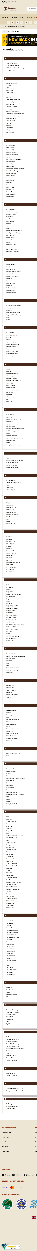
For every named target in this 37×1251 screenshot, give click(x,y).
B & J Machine (10, 145)
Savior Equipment (11, 849)
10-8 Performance (11, 63)
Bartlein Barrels (11, 164)
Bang (8, 157)
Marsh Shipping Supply (13, 636)
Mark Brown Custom (12, 629)
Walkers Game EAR (12, 1041)
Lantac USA (9, 555)
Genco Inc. (9, 383)
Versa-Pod (9, 1017)
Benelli (8, 185)
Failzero (8, 337)
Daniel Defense (10, 269)
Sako (7, 833)
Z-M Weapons (10, 1104)
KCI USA (8, 516)
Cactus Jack (10, 221)
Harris (8, 424)
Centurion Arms (11, 244)
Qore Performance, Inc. (13, 753)
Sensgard (9, 894)
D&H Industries (10, 264)
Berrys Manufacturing (12, 192)
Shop (4, 17)
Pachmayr (9, 715)
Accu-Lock (9, 90)
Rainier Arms (10, 776)
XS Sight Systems (11, 1075)
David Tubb (9, 274)
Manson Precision (11, 615)
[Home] (4, 31)
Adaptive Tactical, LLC (12, 111)
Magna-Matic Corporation (13, 594)
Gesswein (9, 394)
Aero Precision (10, 120)
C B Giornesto (10, 209)
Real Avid (9, 801)
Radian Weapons (11, 771)
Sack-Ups (9, 819)
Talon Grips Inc (10, 944)
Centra (8, 242)
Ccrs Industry (10, 235)
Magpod (8, 599)
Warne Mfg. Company (12, 1044)
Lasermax (9, 560)
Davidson (9, 278)
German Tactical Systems (14, 390)
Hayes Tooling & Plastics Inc (14, 438)
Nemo (8, 665)
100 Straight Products (12, 65)
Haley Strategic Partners (13, 419)
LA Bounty (9, 546)
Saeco (8, 824)
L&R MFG (9, 537)
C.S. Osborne (10, 219)
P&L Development (11, 710)
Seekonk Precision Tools (13, 889)
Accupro (8, 97)
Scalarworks (10, 856)
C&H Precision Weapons (13, 212)
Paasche (8, 712)
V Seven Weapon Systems (14, 1010)
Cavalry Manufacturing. (13, 233)
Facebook (30, 1175)
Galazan (8, 371)
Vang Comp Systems (12, 1012)
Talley (8, 942)
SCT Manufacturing (12, 877)
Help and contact (10, 2)
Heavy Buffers (10, 440)
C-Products (9, 216)
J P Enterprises (10, 480)
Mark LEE (9, 631)
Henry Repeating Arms (13, 445)
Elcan (8, 319)
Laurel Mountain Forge (13, 562)
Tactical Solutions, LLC (13, 932)
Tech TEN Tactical (11, 969)
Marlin (8, 633)
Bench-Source (10, 178)
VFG (7, 1021)
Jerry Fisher (10, 487)
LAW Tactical (10, 564)
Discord (7, 1175)
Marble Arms (10, 622)
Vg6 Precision (10, 1024)
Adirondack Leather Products (15, 113)
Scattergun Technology (13, 859)
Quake (8, 755)
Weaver (8, 1053)
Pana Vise (9, 721)
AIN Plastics (10, 127)
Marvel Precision (11, 638)
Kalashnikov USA (11, 512)
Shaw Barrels (10, 907)
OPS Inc (8, 697)
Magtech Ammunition (12, 608)
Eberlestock (9, 308)
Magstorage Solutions (12, 605)
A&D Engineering (11, 83)
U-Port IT (9, 987)
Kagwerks (9, 503)
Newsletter (5, 1151)
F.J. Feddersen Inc (11, 335)
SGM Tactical (10, 896)
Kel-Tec (8, 521)
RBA (7, 797)
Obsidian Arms (10, 688)
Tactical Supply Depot (12, 937)
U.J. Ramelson (10, 990)
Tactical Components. (12, 928)
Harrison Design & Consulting (15, 428)
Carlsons (9, 226)
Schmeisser (9, 861)
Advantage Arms (11, 118)
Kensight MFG (10, 523)
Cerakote (9, 247)
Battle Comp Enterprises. (13, 171)
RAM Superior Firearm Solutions (15, 778)
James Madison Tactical (13, 482)
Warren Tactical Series (12, 1046)
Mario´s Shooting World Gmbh (15, 624)
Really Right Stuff (11, 804)
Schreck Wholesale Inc (13, 866)
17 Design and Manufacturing (15, 68)
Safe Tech (9, 828)
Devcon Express (11, 292)
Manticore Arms (11, 617)
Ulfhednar (9, 997)
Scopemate (9, 872)
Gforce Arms (10, 397)
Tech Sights (9, 967)
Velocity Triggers (11, 1014)
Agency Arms (10, 123)
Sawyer (8, 852)
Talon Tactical (10, 946)
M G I (7, 585)
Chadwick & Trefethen (13, 251)
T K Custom (9, 920)
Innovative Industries (12, 467)
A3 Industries (10, 88)
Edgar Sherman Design (13, 312)
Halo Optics (9, 421)
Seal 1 (8, 880)
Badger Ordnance (11, 152)
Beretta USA (10, 189)
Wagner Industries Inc (12, 1039)
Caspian (8, 228)
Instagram (18, 1175)
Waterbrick (9, 1051)
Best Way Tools (10, 194)
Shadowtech (10, 901)
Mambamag (9, 612)
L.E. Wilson (9, 539)
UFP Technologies (11, 994)
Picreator (9, 740)
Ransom (8, 790)
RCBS (8, 799)
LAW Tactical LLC (11, 567)
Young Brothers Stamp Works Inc (16, 1091)
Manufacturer (6, 1133)
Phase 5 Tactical (11, 736)
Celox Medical (10, 237)
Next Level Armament (12, 668)
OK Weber (9, 692)
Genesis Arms (10, 385)
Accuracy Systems (12, 102)
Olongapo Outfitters (12, 694)
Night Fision (10, 672)
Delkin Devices (10, 290)
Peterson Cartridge (12, 733)
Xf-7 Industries (10, 1073)
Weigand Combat (11, 1055)
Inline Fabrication (11, 465)
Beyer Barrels (10, 196)
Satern (8, 840)
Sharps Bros (10, 905)
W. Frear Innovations (12, 1037)
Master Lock (10, 640)
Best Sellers (5, 1137)
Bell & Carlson (10, 175)
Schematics (16, 17)
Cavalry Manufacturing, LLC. (14, 230)
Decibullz (9, 285)
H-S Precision (10, 414)
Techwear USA (10, 974)
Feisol (8, 349)
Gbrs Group (9, 376)
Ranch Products (11, 783)
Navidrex (9, 660)
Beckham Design (11, 173)
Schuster (9, 868)
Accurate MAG (10, 104)
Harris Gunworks (11, 426)
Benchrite (9, 182)
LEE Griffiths (10, 569)
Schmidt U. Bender (12, 863)
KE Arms (9, 519)
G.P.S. (8, 369)
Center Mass (10, 240)
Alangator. (9, 130)
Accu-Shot (9, 92)
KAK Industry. (10, 509)
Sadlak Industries (11, 821)
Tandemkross (10, 949)
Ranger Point (10, 787)
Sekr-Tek (9, 891)
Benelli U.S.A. (10, 187)
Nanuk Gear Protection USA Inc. (15, 656)
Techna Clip (9, 972)
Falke (8, 339)
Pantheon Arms (11, 724)
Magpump (9, 603)
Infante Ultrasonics (12, 462)
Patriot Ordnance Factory (13, 729)
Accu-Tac (9, 95)
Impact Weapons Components (15, 460)
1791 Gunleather (11, 70)
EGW (7, 317)
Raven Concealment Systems (15, 794)
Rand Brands (10, 785)
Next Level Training (12, 670)
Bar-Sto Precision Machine (14, 159)
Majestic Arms (10, 610)
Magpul (8, 601)
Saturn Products (11, 842)
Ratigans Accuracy (12, 792)
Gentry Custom (10, 387)
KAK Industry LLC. (11, 507)
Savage (8, 845)
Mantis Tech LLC (11, 620)
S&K (7, 817)
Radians (8, 773)
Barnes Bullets (10, 161)
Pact (7, 717)
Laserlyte (9, 557)
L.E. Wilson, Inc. (10, 541)
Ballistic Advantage (12, 154)
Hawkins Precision (11, 435)
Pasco (8, 726)
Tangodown (9, 953)
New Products (6, 1142)
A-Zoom (8, 85)
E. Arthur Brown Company (14, 305)
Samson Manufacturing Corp (14, 835)
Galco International (12, 373)
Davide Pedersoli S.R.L (12, 276)
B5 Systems (10, 147)
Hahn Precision (10, 417)
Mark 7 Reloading (11, 626)
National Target (10, 658)
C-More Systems (11, 214)
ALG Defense (10, 132)
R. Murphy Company (12, 769)
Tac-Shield (9, 923)
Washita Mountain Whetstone (14, 1048)
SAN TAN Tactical (11, 838)
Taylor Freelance (11, 960)
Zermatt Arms (10, 1108)
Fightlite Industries (12, 351)
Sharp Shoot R (10, 903)
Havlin (8, 433)
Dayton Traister (10, 283)
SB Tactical (9, 854)
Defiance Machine (11, 288)
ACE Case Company (12, 106)
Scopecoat (9, 870)
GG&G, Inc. (9, 401)
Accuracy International (13, 99)
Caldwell (8, 223)
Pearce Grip (9, 731)
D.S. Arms (9, 267)
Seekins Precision (11, 886)
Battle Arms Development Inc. (15, 168)
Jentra (8, 485)
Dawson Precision (11, 281)
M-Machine (9, 587)
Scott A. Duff (10, 875)
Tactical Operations (12, 930)
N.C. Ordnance (10, 654)
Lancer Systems (11, 553)
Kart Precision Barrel (12, 514)
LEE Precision (10, 571)
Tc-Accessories (11, 963)
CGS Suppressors (11, 249)
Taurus (8, 958)
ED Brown (9, 310)
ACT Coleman (10, 109)
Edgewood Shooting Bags (14, 315)
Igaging (8, 458)
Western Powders (11, 1060)
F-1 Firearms (10, 332)
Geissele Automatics (12, 378)
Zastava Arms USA (12, 1106)
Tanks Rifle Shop (11, 955)
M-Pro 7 (8, 589)
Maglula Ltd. (9, 591)
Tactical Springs (11, 935)
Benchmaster (10, 180)
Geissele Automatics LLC (13, 380)
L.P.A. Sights (10, 543)
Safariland (9, 826)
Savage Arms (10, 847)
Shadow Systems (11, 898)
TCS (7, 965)
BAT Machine (10, 166)
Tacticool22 (9, 939)
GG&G (8, 399)
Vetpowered (10, 1019)
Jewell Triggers (10, 489)
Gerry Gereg (10, 392)
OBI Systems (10, 685)
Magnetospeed (10, 596)
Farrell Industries (11, 342)
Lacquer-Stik (10, 551)
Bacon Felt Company (12, 150)
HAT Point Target (11, 431)
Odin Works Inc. (10, 690)
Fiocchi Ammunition (12, 353)
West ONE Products (12, 1058)
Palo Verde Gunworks (12, 719)
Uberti (8, 992)
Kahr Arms (9, 505)
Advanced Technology (13, 116)
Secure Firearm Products (13, 882)
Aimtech (8, 125)
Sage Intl (9, 831)
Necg (7, 663)
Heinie (8, 442)
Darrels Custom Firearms (13, 271)
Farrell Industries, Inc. (12, 344)
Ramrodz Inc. (10, 780)
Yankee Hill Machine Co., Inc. (14, 1088)
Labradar (9, 548)
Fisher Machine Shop (12, 356)
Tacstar (8, 925)
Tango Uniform (10, 951)
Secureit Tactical (11, 884)
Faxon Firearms (11, 346)
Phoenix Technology (12, 738)
